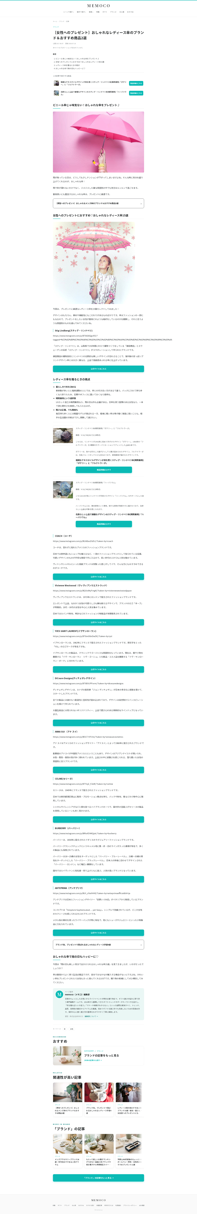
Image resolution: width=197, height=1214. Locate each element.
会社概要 (141, 1205)
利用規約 (118, 1205)
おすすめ (130, 12)
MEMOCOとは (108, 1205)
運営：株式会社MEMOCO (74, 1016)
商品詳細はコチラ (104, 469)
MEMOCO (99, 5)
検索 (90, 12)
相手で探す (81, 12)
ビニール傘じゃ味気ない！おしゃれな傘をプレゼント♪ (77, 58)
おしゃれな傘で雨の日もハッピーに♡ (70, 68)
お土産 (122, 12)
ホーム (55, 21)
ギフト (105, 12)
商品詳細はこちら (136, 83)
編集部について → (91, 1016)
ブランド (113, 12)
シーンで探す (68, 12)
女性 (71, 1029)
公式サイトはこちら (98, 368)
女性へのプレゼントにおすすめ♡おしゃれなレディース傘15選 (80, 62)
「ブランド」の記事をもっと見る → (98, 1177)
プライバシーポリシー (130, 1205)
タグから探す (90, 1205)
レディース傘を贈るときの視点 (68, 65)
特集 (98, 12)
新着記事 (99, 1205)
